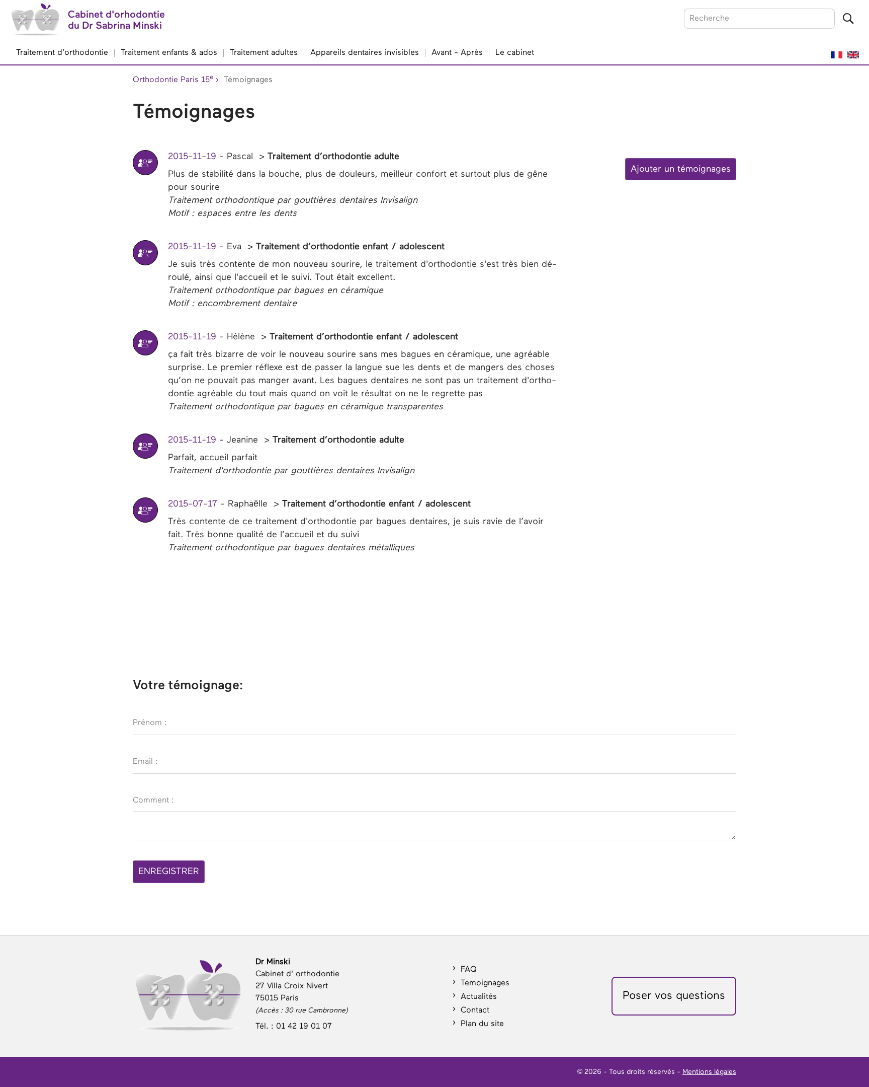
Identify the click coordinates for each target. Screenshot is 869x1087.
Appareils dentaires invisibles (364, 53)
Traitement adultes (264, 53)
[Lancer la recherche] (848, 18)
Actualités (479, 997)
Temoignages (485, 983)
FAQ (469, 970)
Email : (145, 762)
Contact (475, 1010)
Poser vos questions (674, 995)
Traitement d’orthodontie (62, 53)
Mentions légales (709, 1071)
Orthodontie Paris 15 (173, 79)
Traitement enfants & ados (169, 53)
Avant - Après (457, 53)
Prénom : (150, 723)
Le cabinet (514, 53)
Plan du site (482, 1024)
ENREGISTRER (168, 871)
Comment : (153, 800)
